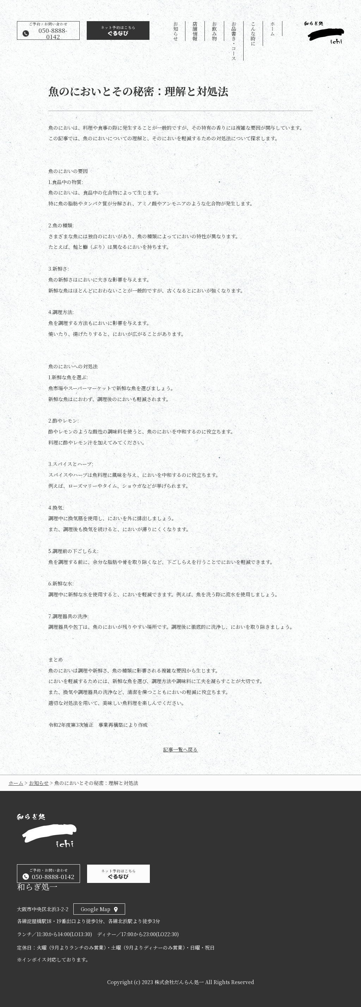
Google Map (95, 909)
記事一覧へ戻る (180, 749)
